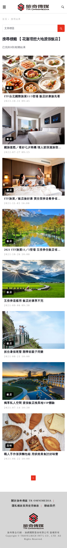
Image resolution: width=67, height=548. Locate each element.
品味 (9, 445)
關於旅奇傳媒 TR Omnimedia (31, 500)
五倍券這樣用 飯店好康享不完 (23, 300)
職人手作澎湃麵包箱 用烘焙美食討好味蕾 (31, 454)
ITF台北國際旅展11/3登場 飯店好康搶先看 (32, 96)
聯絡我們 (49, 505)
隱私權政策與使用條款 (25, 505)
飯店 (9, 88)
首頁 (4, 19)
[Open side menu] (3, 6)
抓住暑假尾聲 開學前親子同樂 (23, 351)
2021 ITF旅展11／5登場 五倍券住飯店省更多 (33, 249)
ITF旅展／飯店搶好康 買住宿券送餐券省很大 (33, 198)
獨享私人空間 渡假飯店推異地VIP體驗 (29, 402)
